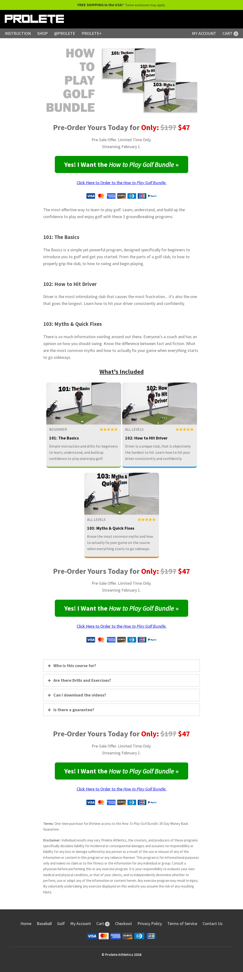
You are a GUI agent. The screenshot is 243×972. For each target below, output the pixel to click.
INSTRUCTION (18, 33)
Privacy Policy (149, 923)
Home (25, 923)
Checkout (123, 923)
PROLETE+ (92, 33)
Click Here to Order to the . (122, 182)
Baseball (44, 923)
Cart (102, 923)
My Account (80, 923)
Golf (61, 923)
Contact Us (213, 923)
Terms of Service (182, 923)
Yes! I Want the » (121, 164)
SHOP (42, 33)
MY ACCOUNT (204, 33)
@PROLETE (64, 33)
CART (230, 33)
